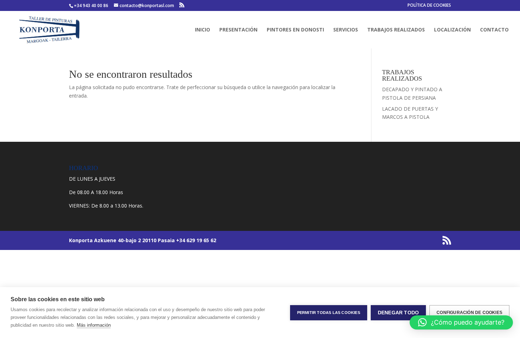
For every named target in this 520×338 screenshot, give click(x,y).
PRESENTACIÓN (238, 30)
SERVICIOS (345, 30)
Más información (94, 325)
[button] (461, 322)
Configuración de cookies (469, 312)
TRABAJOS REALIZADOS (396, 30)
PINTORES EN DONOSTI (295, 30)
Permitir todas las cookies (328, 312)
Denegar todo (398, 312)
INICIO (202, 30)
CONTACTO (494, 30)
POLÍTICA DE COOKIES (429, 5)
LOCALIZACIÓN (452, 30)
